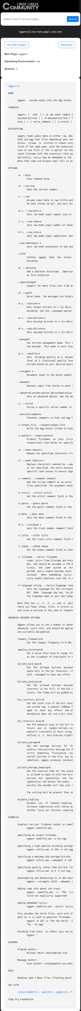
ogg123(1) (47, 992)
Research (67, 44)
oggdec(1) (62, 992)
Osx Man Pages (16, 44)
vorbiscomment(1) (28, 992)
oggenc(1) (14, 86)
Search (73, 18)
